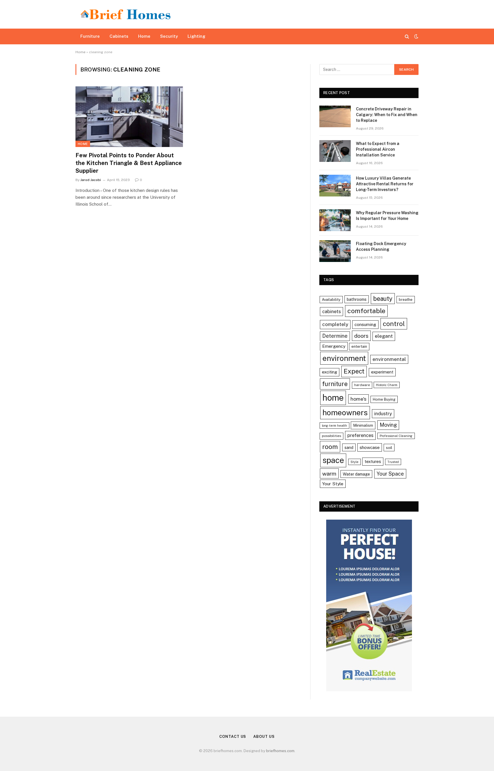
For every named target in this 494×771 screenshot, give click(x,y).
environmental (389, 359)
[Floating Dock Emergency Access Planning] (335, 251)
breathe (406, 299)
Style (354, 462)
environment (344, 358)
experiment (382, 371)
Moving (388, 425)
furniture (335, 384)
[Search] (407, 36)
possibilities (331, 436)
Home (144, 36)
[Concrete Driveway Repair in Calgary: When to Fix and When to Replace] (335, 116)
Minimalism (363, 425)
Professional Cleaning (396, 436)
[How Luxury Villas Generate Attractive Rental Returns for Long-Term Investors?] (335, 185)
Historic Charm (386, 385)
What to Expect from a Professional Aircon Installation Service (377, 149)
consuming (365, 324)
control (394, 323)
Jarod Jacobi (90, 180)
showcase (370, 447)
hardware (362, 385)
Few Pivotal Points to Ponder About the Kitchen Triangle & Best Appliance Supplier (128, 163)
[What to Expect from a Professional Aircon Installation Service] (335, 151)
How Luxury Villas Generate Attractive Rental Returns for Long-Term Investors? (384, 184)
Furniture (90, 36)
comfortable (366, 311)
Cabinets (118, 36)
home (333, 398)
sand (348, 447)
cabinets (331, 311)
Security (169, 36)
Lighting (196, 36)
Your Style (332, 483)
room (330, 446)
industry (383, 413)
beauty (383, 298)
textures (372, 461)
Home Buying (384, 399)
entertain (359, 346)
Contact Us (232, 736)
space (333, 460)
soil (389, 447)
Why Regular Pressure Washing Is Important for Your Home (387, 215)
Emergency (333, 346)
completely (335, 324)
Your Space (390, 474)
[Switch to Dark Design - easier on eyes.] (416, 36)
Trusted (393, 462)
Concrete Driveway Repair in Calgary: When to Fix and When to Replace (386, 115)
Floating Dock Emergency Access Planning (381, 246)
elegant (384, 336)
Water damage (356, 474)
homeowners (345, 412)
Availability (331, 299)
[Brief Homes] (125, 14)
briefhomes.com (280, 751)
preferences (360, 435)
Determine (335, 336)
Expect (354, 371)
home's (358, 399)
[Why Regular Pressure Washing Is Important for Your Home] (335, 220)
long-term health (334, 425)
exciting (329, 371)
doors (361, 335)
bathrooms (356, 299)
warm (329, 473)
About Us (263, 736)
